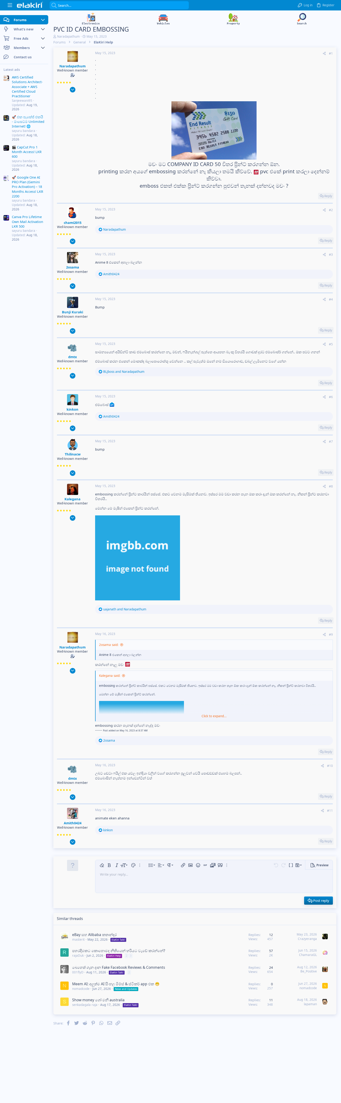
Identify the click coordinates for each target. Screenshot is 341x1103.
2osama (72, 267)
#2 (331, 210)
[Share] (324, 53)
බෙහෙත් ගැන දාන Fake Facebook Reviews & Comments (118, 967)
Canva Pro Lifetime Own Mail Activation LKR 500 (27, 222)
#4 (331, 299)
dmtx (72, 356)
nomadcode (81, 989)
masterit (78, 939)
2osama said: (109, 645)
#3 (331, 254)
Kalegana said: (109, 676)
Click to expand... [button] (214, 716)
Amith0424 (72, 823)
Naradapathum (68, 36)
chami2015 (72, 222)
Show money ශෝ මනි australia (98, 999)
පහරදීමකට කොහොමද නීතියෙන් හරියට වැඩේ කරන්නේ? (118, 950)
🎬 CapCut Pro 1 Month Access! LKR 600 (27, 152)
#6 (331, 397)
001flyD (78, 972)
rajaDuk (78, 955)
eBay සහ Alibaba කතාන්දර (94, 934)
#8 (331, 486)
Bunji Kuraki (72, 312)
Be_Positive (308, 971)
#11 (330, 810)
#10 (330, 766)
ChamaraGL (308, 955)
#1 (331, 53)
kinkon (72, 409)
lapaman (310, 1004)
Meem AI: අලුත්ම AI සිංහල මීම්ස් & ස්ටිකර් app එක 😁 (116, 983)
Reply (328, 196)
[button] (10, 5)
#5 (331, 344)
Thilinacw (72, 454)
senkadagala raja (84, 1005)
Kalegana (72, 499)
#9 (331, 634)
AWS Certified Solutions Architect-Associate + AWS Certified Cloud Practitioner (27, 86)
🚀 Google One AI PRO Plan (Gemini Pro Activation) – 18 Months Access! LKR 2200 (27, 187)
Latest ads (11, 70)
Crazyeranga (307, 939)
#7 (331, 441)
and (124, 372)
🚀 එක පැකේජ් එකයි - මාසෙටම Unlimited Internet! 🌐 (28, 122)
